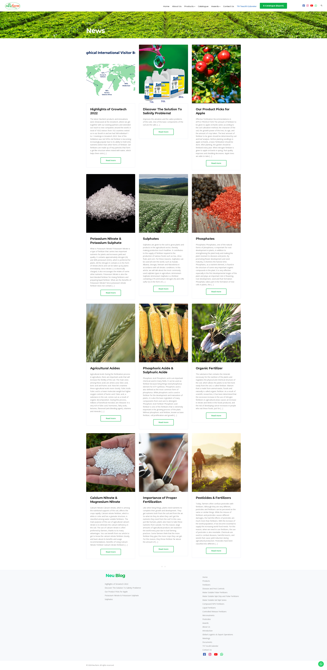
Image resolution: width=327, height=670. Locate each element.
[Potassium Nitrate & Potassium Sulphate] (110, 203)
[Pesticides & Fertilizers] (216, 462)
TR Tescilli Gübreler (247, 6)
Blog (115, 575)
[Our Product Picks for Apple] (216, 74)
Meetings (206, 638)
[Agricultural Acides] (110, 333)
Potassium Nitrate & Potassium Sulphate (122, 595)
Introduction (207, 630)
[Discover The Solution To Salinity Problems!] (163, 74)
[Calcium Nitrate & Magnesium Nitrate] (110, 462)
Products (189, 6)
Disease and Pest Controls (213, 588)
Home (166, 6)
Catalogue (203, 6)
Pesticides (206, 619)
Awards (215, 6)
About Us (177, 6)
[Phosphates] (216, 203)
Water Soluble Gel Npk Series (214, 600)
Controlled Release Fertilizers (214, 611)
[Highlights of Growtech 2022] (110, 74)
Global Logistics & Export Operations (217, 634)
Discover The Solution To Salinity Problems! (123, 588)
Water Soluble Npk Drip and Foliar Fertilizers (220, 596)
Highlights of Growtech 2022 (116, 584)
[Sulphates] (163, 203)
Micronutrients (208, 615)
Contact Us (228, 6)
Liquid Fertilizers (209, 607)
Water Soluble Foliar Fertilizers (214, 592)
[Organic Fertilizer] (216, 333)
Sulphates (109, 599)
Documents (207, 642)
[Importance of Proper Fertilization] (163, 462)
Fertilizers (206, 585)
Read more (111, 160)
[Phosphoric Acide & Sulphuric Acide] (163, 333)
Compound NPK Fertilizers (213, 604)
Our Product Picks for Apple (116, 591)
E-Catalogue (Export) (273, 6)
